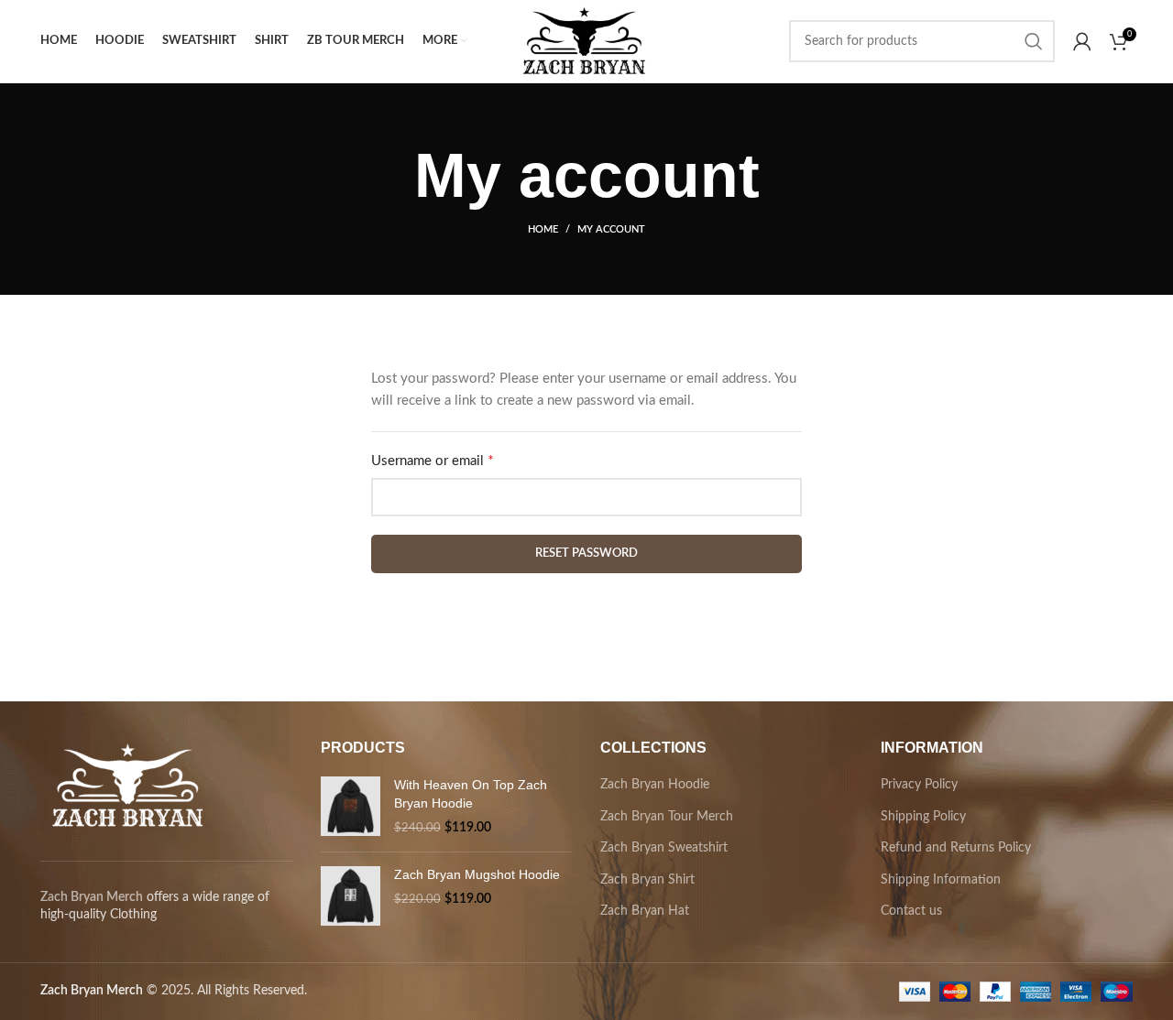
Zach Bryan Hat (644, 911)
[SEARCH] (1034, 41)
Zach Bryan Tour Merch (666, 816)
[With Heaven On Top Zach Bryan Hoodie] (350, 807)
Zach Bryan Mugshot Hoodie (477, 874)
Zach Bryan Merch (91, 897)
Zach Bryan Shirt (647, 880)
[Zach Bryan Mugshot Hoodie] (350, 896)
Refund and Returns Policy (956, 847)
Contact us (911, 911)
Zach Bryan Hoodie (654, 784)
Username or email (458, 460)
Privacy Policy (919, 784)
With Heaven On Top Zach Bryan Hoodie (470, 793)
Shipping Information (941, 880)
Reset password (586, 553)
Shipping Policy (923, 816)
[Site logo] (583, 41)
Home (543, 229)
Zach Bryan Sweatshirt (664, 847)
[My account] (1082, 41)
